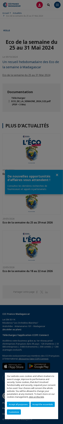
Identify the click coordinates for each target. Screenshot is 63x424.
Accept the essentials (42, 404)
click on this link (36, 396)
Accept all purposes (18, 404)
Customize (14, 412)
